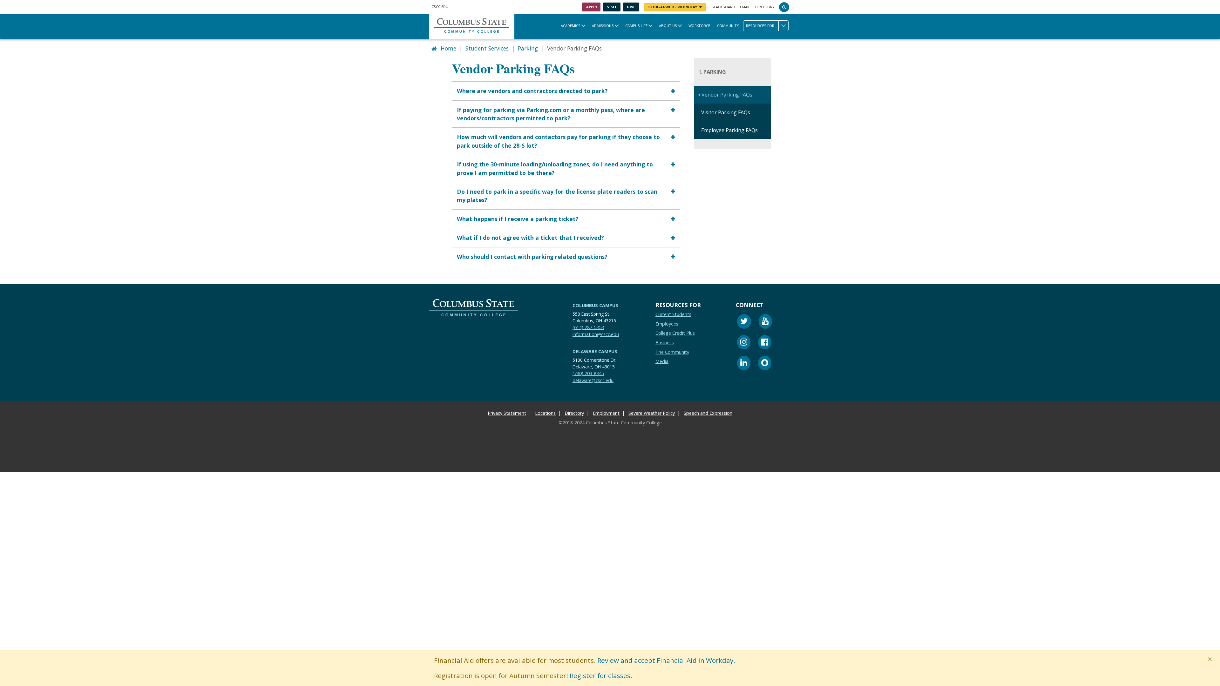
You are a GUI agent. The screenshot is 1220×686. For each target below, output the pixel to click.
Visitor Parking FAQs (725, 112)
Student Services (487, 48)
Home (448, 48)
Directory (765, 6)
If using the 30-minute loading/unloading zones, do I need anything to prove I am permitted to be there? (555, 168)
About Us (668, 25)
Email (745, 6)
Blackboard (723, 6)
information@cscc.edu (596, 334)
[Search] (784, 7)
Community (728, 25)
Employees (666, 324)
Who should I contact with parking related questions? (532, 256)
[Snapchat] (765, 364)
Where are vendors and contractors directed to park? (532, 91)
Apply (591, 6)
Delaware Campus (595, 351)
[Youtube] (765, 322)
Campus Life (636, 25)
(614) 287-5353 (588, 327)
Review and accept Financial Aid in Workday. (666, 660)
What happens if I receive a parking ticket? (518, 219)
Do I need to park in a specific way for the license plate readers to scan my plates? (557, 196)
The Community (672, 352)
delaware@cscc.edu (593, 380)
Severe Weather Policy (651, 413)
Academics (570, 25)
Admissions (603, 25)
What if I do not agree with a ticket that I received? (530, 237)
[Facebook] (765, 343)
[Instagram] (744, 343)
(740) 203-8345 (588, 373)
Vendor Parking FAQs (727, 94)
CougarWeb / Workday (672, 7)
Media (661, 361)
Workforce (699, 25)
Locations (545, 413)
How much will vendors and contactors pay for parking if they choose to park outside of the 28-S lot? (558, 141)
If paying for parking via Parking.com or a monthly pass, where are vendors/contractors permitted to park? (551, 114)
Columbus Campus (595, 305)
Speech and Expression (708, 413)
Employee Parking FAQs (729, 130)
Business (664, 343)
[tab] (566, 90)
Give (631, 6)
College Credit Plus (675, 333)
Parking (528, 48)
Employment (606, 413)
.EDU (439, 6)
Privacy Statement (507, 413)
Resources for (760, 25)
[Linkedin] (744, 364)
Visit (612, 6)
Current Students (673, 314)
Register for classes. (601, 675)
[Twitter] (744, 322)
